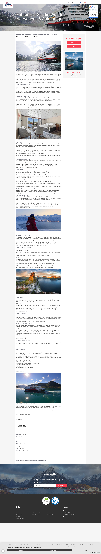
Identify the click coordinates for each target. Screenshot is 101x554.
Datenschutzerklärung (97, 552)
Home (17, 27)
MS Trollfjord (19, 417)
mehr (86, 550)
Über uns (41, 2)
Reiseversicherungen (52, 514)
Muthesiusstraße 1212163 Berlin (69, 511)
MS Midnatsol (19, 419)
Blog (48, 511)
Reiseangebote (23, 2)
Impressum (18, 512)
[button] (65, 65)
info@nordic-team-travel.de (71, 517)
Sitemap (18, 516)
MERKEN (73, 46)
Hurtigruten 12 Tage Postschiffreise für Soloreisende (74, 75)
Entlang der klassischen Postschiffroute (40, 27)
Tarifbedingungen (36, 514)
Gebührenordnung (20, 518)
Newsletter (50, 2)
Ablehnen (21, 550)
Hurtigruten (25, 27)
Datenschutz (62, 480)
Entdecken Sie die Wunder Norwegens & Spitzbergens (64, 27)
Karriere (18, 511)
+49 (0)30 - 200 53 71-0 (70, 514)
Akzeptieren (53, 550)
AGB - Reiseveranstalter (37, 511)
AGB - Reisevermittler (36, 512)
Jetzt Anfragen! (73, 42)
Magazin (58, 2)
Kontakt (34, 2)
